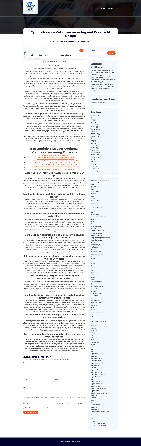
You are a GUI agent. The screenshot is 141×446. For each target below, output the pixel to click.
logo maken (94, 288)
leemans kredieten (96, 281)
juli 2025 (93, 138)
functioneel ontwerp (97, 233)
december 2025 (95, 129)
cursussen (94, 210)
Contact (110, 8)
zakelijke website (96, 421)
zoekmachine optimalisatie (99, 425)
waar (92, 348)
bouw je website (95, 200)
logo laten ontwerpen (97, 286)
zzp (92, 427)
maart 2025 (94, 145)
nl (91, 298)
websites (93, 397)
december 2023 (95, 172)
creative (93, 209)
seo (92, 323)
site (92, 335)
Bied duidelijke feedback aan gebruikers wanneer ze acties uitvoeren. (55, 169)
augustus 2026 (95, 115)
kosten (93, 279)
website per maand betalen (99, 393)
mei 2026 (93, 121)
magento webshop (96, 293)
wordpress (94, 407)
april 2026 (93, 122)
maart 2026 (94, 124)
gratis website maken (97, 254)
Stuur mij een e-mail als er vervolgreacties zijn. (70, 403)
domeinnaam (95, 214)
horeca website (95, 258)
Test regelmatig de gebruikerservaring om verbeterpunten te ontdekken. (55, 164)
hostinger (93, 263)
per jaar (93, 309)
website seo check (96, 395)
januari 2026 (94, 128)
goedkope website (96, 240)
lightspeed (94, 283)
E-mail (57, 379)
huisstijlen (93, 269)
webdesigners (95, 365)
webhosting (94, 369)
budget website (95, 203)
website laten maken (97, 385)
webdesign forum (96, 360)
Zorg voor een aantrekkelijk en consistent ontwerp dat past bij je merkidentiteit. (55, 160)
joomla (93, 276)
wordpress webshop (97, 409)
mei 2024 (93, 163)
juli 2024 (93, 159)
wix (92, 402)
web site (93, 355)
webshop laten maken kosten (99, 374)
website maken (95, 386)
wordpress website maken (98, 413)
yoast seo (93, 420)
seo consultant (95, 327)
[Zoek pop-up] (117, 8)
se (91, 314)
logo (92, 284)
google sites (94, 247)
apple (92, 196)
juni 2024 (93, 161)
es (91, 223)
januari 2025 (94, 149)
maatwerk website (96, 290)
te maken (93, 339)
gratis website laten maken (99, 253)
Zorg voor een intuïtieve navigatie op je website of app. (55, 155)
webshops (94, 378)
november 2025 (95, 131)
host (92, 260)
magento (93, 291)
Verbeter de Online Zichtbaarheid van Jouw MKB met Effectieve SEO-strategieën (102, 88)
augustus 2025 (95, 136)
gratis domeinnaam (96, 251)
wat (92, 349)
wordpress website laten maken (100, 411)
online (92, 304)
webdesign (94, 356)
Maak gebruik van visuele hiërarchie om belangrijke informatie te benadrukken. (55, 166)
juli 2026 (93, 117)
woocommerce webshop (98, 406)
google (93, 242)
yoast (92, 418)
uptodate (93, 344)
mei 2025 (93, 142)
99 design (93, 188)
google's (93, 249)
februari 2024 (95, 168)
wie (92, 399)
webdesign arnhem (96, 358)
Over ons (103, 8)
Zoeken (93, 50)
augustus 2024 (95, 157)
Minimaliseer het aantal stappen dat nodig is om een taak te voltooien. (56, 162)
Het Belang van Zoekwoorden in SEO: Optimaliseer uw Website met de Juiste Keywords (102, 72)
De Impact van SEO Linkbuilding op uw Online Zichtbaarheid (102, 76)
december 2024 (95, 150)
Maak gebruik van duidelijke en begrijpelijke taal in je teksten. (55, 157)
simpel (93, 334)
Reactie (25, 363)
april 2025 (93, 143)
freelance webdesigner (97, 230)
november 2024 (95, 152)
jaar (92, 274)
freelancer (93, 232)
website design (95, 381)
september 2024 (96, 156)
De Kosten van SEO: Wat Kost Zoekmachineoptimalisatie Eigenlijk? (102, 83)
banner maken (95, 198)
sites (92, 337)
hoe (92, 256)
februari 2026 (94, 126)
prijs (92, 311)
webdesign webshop (97, 362)
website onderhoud (96, 390)
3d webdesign (95, 186)
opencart (93, 307)
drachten (93, 218)
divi (92, 212)
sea (92, 316)
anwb (92, 195)
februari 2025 (94, 147)
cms (92, 205)
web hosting (94, 353)
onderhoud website (96, 302)
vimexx (93, 346)
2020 (92, 184)
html (92, 265)
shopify (93, 332)
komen (93, 277)
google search (95, 246)
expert (92, 225)
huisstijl (93, 267)
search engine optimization (99, 321)
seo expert (94, 328)
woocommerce (95, 404)
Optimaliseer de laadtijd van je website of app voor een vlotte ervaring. (56, 167)
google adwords (95, 244)
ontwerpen (94, 305)
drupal (92, 221)
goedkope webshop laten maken (100, 239)
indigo (92, 270)
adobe (92, 189)
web (92, 351)
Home (52, 41)
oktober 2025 (95, 133)
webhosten (94, 367)
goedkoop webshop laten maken (101, 237)
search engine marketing (98, 320)
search (93, 318)
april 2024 (93, 164)
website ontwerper (96, 392)
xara (92, 416)
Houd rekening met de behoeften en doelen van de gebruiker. (55, 159)
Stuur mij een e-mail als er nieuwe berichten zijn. (38, 407)
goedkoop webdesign (97, 235)
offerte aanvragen (96, 300)
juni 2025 (93, 140)
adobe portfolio (95, 191)
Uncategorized (55, 65)
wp (91, 414)
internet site (94, 272)
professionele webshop (98, 312)
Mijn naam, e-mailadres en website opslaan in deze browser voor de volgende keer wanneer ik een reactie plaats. (54, 397)
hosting (93, 261)
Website (25, 387)
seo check (94, 325)
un (91, 341)
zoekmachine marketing (98, 423)
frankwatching (95, 228)
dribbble (93, 219)
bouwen (93, 202)
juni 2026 (93, 119)
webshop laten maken (97, 372)
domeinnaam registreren (98, 216)
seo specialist (95, 330)
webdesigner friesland (97, 363)
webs (92, 370)
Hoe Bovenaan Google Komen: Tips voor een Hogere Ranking (103, 80)
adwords (93, 193)
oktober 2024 (95, 154)
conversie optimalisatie (98, 207)
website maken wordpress (98, 388)
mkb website (94, 295)
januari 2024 (94, 170)
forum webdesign (96, 226)
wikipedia (93, 400)
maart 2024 (94, 166)
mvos (92, 297)
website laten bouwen (97, 383)
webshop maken (96, 376)
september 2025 (95, 135)
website (93, 379)
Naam (25, 379)
